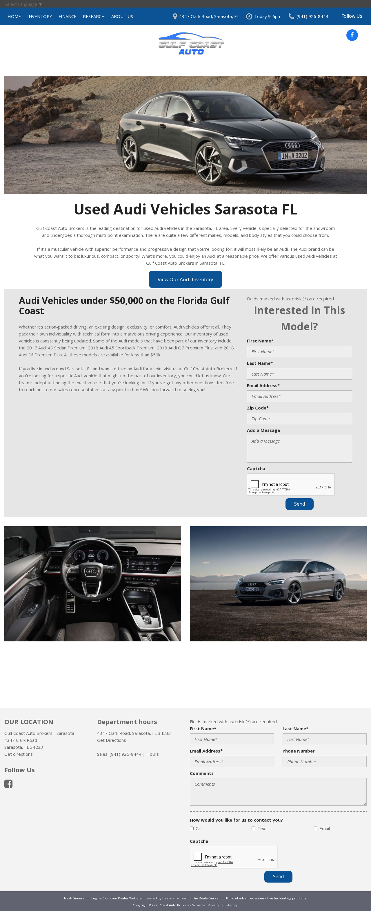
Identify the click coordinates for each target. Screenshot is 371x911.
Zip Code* (258, 408)
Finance (68, 16)
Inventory (39, 16)
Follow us (351, 16)
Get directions (18, 754)
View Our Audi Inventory (185, 279)
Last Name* (260, 363)
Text (262, 828)
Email (324, 828)
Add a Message (263, 430)
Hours (152, 754)
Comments (202, 773)
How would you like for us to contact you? (236, 820)
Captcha (256, 468)
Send (299, 504)
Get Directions (111, 740)
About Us (122, 16)
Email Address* (263, 385)
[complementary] (353, 893)
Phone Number (299, 751)
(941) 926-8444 (125, 754)
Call (199, 828)
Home (14, 16)
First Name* (260, 341)
